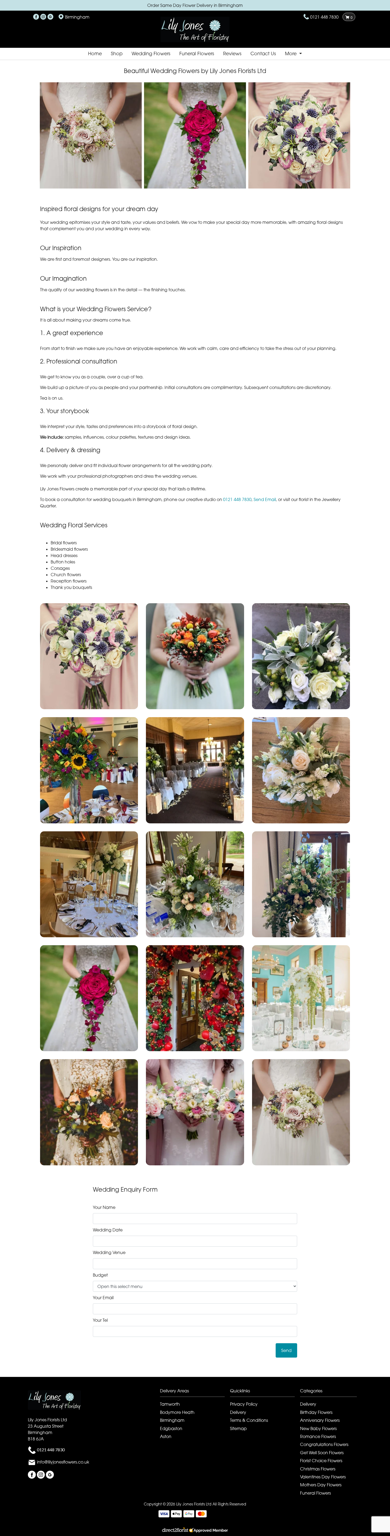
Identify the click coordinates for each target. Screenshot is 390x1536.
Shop (117, 53)
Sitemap (238, 1428)
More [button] (291, 53)
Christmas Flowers (317, 1468)
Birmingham (172, 1420)
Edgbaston (171, 1428)
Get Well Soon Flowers (322, 1452)
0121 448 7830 (324, 17)
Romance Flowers (318, 1436)
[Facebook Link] (36, 17)
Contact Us (263, 53)
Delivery (238, 1412)
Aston (165, 1436)
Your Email (103, 1297)
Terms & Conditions (249, 1420)
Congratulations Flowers (324, 1444)
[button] (89, 656)
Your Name (104, 1207)
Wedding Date (108, 1230)
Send (286, 1350)
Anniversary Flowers (320, 1420)
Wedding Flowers (151, 53)
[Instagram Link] (43, 17)
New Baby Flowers (318, 1428)
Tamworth (170, 1404)
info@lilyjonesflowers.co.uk (63, 1462)
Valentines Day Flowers (323, 1476)
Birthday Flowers (316, 1412)
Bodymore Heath (177, 1412)
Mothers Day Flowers (320, 1484)
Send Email (265, 499)
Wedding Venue (109, 1252)
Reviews (232, 53)
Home (95, 53)
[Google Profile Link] (50, 17)
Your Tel (100, 1320)
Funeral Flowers (196, 53)
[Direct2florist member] (195, 1530)
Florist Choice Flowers (321, 1460)
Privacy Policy (244, 1404)
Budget (100, 1275)
